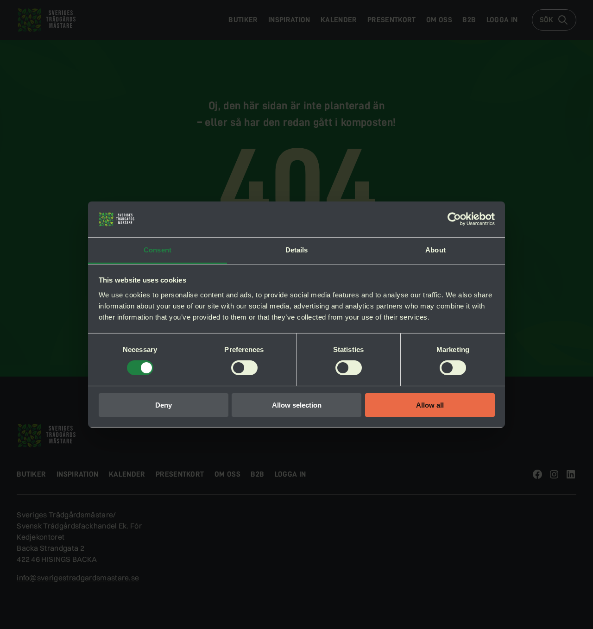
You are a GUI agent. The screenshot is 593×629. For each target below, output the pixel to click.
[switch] (244, 367)
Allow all (430, 405)
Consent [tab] (157, 250)
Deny (163, 405)
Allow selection (297, 405)
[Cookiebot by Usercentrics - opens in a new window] (454, 219)
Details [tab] (296, 250)
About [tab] (435, 250)
